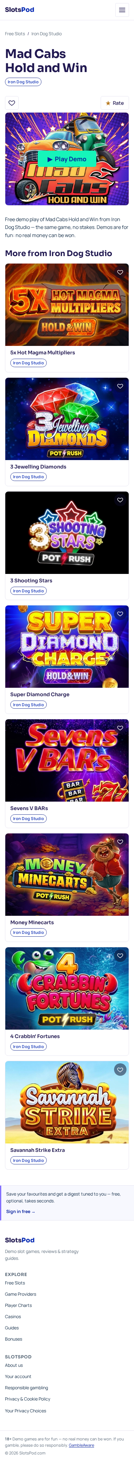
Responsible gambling (26, 1388)
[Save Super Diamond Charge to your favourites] (120, 614)
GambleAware (81, 1445)
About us (14, 1365)
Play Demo (67, 159)
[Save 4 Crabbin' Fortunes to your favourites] (120, 955)
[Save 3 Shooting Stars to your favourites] (120, 500)
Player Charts (18, 1305)
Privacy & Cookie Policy (27, 1399)
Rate (115, 103)
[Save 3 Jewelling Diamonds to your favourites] (120, 386)
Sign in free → (21, 1211)
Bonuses (13, 1339)
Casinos (13, 1316)
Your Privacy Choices (25, 1411)
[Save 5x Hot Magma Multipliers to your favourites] (120, 272)
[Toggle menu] (122, 10)
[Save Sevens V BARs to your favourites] (120, 727)
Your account (18, 1376)
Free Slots (15, 33)
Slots (19, 10)
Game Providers (20, 1294)
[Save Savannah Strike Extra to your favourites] (120, 1069)
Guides (12, 1328)
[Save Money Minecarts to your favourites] (120, 842)
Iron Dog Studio (46, 33)
